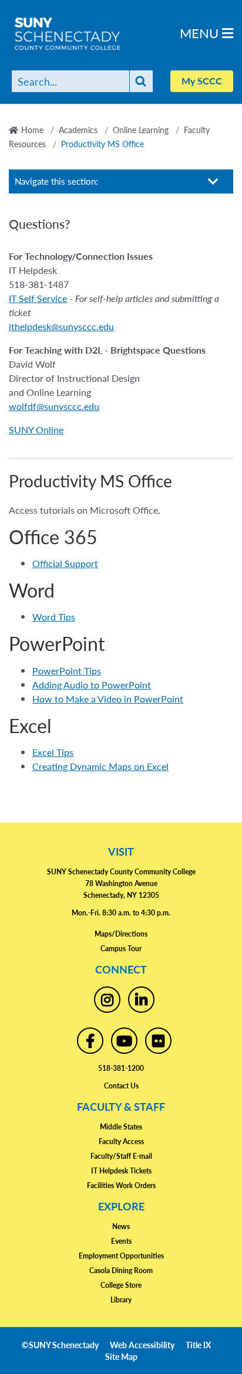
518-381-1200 (121, 1068)
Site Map (121, 1356)
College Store (121, 1285)
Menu (201, 32)
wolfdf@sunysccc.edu (54, 406)
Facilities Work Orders (121, 1185)
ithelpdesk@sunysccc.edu (61, 326)
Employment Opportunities (121, 1256)
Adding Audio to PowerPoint (91, 684)
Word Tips (53, 616)
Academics (78, 129)
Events (121, 1241)
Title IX (198, 1345)
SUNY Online (36, 429)
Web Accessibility (142, 1345)
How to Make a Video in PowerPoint (107, 698)
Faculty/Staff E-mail (121, 1156)
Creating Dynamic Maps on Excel (100, 766)
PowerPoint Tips (66, 670)
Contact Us (121, 1086)
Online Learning (141, 129)
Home (32, 129)
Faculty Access (121, 1141)
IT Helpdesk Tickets (121, 1171)
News (121, 1226)
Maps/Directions (121, 934)
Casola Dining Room (121, 1270)
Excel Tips (52, 752)
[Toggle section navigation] (213, 181)
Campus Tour (121, 949)
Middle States (121, 1127)
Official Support (65, 563)
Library (121, 1300)
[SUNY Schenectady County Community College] (88, 34)
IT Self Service (38, 298)
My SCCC (202, 80)
